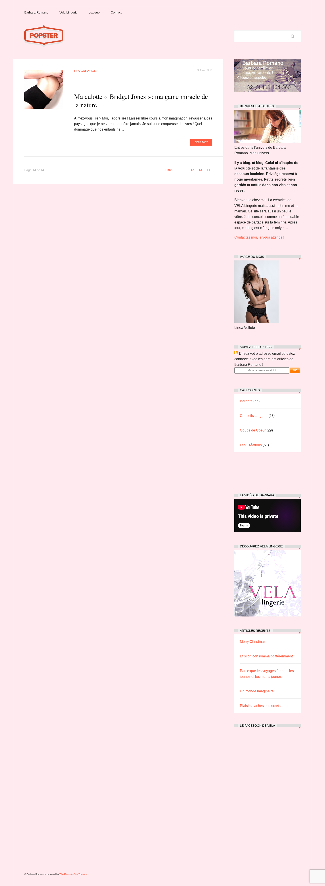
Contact (116, 12)
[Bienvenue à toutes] (267, 142)
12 (192, 169)
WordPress (65, 874)
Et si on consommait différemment (266, 656)
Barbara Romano (36, 12)
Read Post (201, 142)
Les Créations (86, 71)
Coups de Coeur (253, 430)
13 (200, 169)
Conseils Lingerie (254, 416)
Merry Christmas (253, 641)
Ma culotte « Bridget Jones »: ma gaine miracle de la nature (141, 100)
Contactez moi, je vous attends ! (259, 237)
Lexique (94, 12)
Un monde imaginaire (257, 691)
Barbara (246, 401)
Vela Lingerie (68, 12)
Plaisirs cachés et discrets (260, 706)
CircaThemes (80, 874)
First (168, 169)
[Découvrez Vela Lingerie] (267, 615)
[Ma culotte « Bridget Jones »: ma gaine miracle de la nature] (43, 89)
